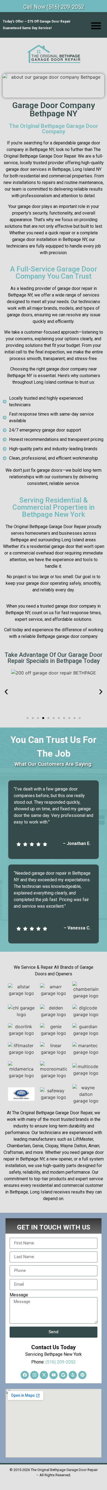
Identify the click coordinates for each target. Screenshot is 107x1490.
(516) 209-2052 (61, 1362)
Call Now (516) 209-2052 (53, 7)
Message (19, 1295)
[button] (96, 25)
